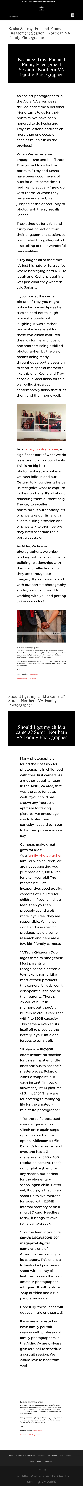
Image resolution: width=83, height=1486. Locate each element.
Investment (52, 1455)
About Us (41, 1455)
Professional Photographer (26, 678)
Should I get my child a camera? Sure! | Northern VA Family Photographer (36, 700)
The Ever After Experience (25, 1455)
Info (61, 1455)
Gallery (31, 1461)
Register (69, 1455)
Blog (39, 1461)
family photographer (41, 449)
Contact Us (48, 1461)
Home (11, 1455)
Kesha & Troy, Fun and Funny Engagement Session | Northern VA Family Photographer (39, 33)
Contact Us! (34, 674)
